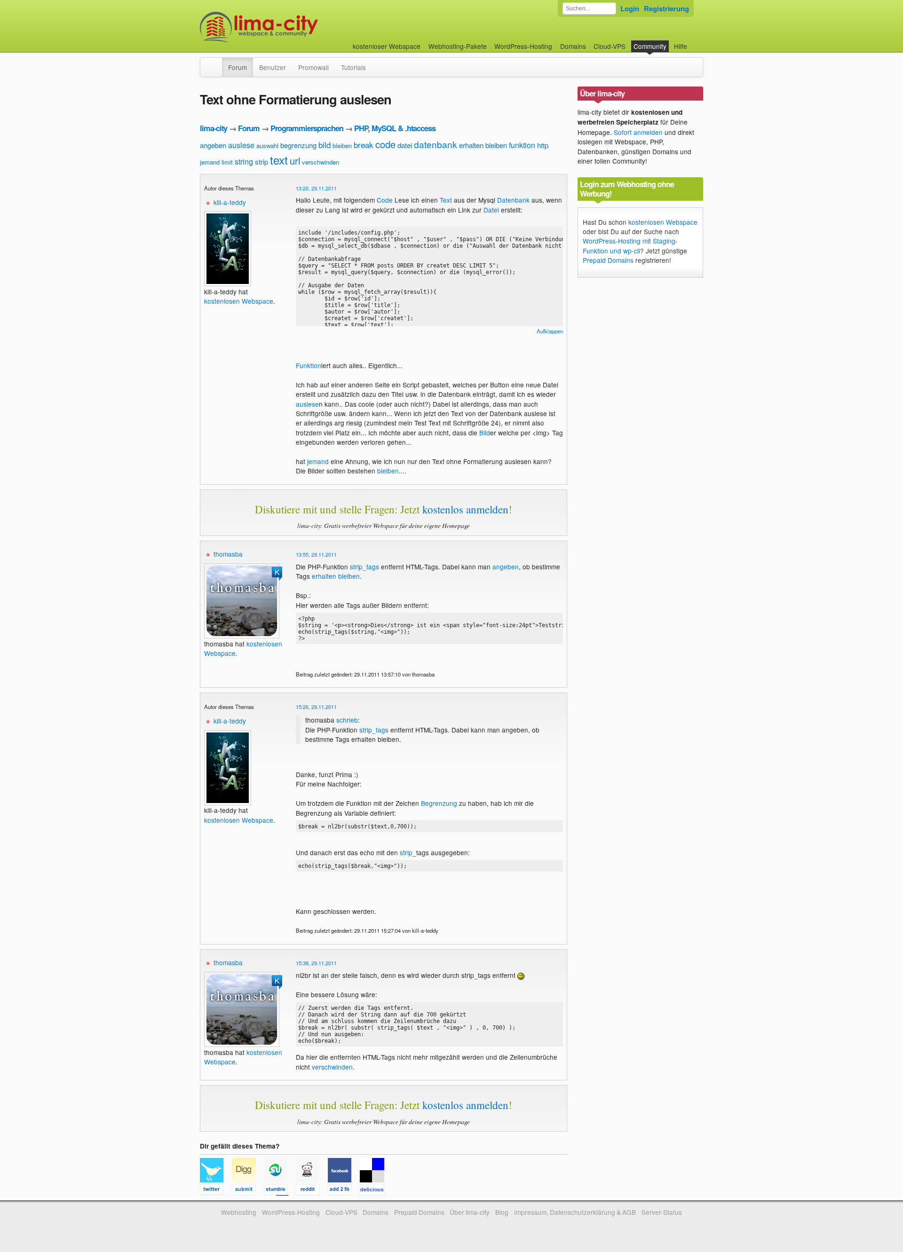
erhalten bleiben (483, 145)
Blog (501, 1212)
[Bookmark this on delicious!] (375, 1191)
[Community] (216, 62)
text (279, 159)
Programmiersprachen (306, 128)
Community (650, 46)
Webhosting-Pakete (457, 46)
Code (385, 200)
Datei (491, 209)
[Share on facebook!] (344, 1191)
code (385, 144)
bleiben (342, 145)
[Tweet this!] (216, 1191)
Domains (573, 46)
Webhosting (238, 1212)
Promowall (313, 67)
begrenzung (298, 145)
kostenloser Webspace (386, 46)
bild (324, 144)
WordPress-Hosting (523, 46)
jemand (210, 161)
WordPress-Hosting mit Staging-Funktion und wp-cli (630, 245)
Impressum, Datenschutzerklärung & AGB (575, 1212)
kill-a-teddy (230, 202)
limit (227, 161)
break (363, 144)
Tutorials (353, 67)
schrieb (347, 719)
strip (261, 161)
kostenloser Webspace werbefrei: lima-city (294, 27)
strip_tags (364, 566)
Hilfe (680, 46)
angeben (213, 145)
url (295, 160)
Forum (237, 67)
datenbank (435, 144)
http (542, 145)
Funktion (308, 365)
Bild (484, 432)
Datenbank (513, 200)
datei (404, 145)
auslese (241, 145)
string (244, 161)
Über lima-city (470, 1212)
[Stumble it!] (280, 1191)
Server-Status (662, 1212)
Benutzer (272, 67)
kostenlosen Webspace (238, 301)
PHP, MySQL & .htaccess (395, 128)
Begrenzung (439, 803)
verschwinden (320, 161)
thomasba (228, 554)
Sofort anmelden (638, 132)
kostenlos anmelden (465, 509)
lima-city (213, 128)
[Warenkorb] (694, 41)
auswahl (267, 145)
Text (446, 200)
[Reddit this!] (312, 1191)
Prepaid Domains (608, 260)
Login (629, 8)
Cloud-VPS (610, 46)
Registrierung (666, 8)
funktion (522, 145)
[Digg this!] (248, 1191)
